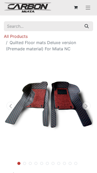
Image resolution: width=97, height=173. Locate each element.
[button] (10, 106)
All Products (16, 36)
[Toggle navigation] (88, 7)
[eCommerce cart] (76, 7)
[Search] (86, 26)
